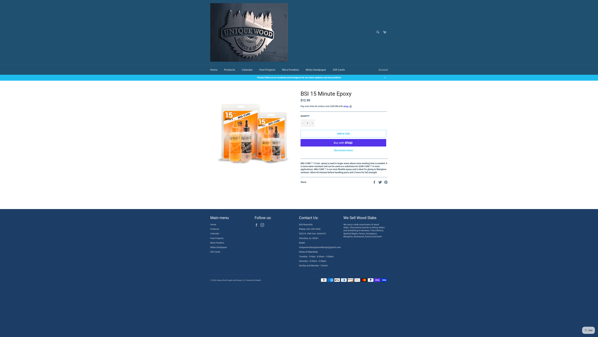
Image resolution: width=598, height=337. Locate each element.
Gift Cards (339, 69)
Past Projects (267, 69)
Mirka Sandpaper (316, 69)
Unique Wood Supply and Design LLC (231, 280)
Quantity (305, 116)
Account (383, 69)
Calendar (247, 69)
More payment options (343, 150)
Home (213, 69)
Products (229, 69)
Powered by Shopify (253, 280)
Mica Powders (290, 69)
